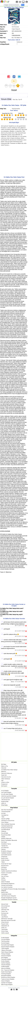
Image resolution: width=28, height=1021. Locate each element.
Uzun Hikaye (4, 822)
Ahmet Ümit (4, 904)
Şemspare (4, 786)
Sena (12, 681)
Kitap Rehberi (14, 807)
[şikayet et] (26, 625)
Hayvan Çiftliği (5, 818)
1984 (2, 817)
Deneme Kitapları (6, 955)
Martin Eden (4, 892)
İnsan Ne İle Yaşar (6, 863)
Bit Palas (3, 764)
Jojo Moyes (4, 917)
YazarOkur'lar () (7, 113)
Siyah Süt (4, 775)
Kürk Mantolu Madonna (7, 883)
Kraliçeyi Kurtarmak (6, 827)
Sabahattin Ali (5, 926)
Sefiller (3, 878)
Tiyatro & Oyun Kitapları (7, 979)
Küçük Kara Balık (6, 835)
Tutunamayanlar (5, 811)
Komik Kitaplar (5, 943)
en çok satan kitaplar (7, 794)
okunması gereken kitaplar (8, 796)
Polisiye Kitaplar (5, 954)
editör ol (3, 803)
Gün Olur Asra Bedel (7, 809)
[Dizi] (23, 2)
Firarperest (4, 784)
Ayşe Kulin (4, 908)
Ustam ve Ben (5, 782)
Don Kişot (4, 842)
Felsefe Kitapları (5, 964)
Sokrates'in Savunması (7, 820)
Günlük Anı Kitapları (6, 982)
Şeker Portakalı (5, 882)
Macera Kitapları (5, 968)
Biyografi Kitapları (6, 975)
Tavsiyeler (14, 788)
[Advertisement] (14, 59)
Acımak (3, 813)
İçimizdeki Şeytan (6, 854)
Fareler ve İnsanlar (6, 873)
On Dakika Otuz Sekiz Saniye (9, 769)
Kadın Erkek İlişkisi (6, 972)
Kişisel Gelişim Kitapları (7, 946)
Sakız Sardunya (5, 778)
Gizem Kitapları (5, 981)
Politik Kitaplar (5, 966)
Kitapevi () (7, 117)
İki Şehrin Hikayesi (6, 851)
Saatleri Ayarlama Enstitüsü (9, 871)
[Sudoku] (17, 2)
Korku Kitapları (5, 961)
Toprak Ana (4, 845)
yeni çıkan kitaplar (6, 792)
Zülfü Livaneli (5, 933)
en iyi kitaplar (5, 790)
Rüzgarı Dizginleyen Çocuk (8, 897)
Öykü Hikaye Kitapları (7, 952)
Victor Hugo (4, 931)
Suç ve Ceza (4, 876)
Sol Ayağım (4, 874)
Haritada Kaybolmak (7, 826)
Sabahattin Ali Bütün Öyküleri (9, 899)
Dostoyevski (4, 913)
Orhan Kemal (5, 922)
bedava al (19, 42)
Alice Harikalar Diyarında (8, 824)
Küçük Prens (5, 865)
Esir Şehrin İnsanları (6, 887)
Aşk (2, 780)
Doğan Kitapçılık (16, 29)
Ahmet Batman (5, 906)
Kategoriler (14, 935)
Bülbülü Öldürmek (6, 838)
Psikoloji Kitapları (6, 973)
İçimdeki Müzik (5, 829)
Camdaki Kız (4, 815)
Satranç (3, 849)
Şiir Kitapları (4, 957)
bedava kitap (4, 801)
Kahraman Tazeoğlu (7, 918)
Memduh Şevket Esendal (8, 920)
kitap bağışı (4, 805)
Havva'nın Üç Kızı (6, 777)
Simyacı (3, 880)
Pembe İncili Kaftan (6, 885)
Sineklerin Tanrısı (6, 844)
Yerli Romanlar (15, 27)
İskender (3, 768)
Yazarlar (14, 902)
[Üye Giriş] (27, 2)
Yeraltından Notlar (6, 894)
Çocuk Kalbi (4, 833)
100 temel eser (5, 799)
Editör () (20, 113)
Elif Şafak (14, 24)
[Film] (20, 2)
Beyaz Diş (4, 869)
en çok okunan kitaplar (7, 798)
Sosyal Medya (21, 117)
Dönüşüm (4, 867)
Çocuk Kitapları (5, 939)
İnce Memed (4, 847)
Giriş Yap (15, 99)
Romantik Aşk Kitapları (7, 945)
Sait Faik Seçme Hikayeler (8, 896)
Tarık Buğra (4, 929)
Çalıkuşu (3, 831)
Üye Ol (20, 99)
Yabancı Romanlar (6, 950)
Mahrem (3, 771)
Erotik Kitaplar (5, 937)
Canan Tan (4, 911)
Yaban (3, 862)
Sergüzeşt (4, 856)
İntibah (3, 836)
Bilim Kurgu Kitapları (7, 984)
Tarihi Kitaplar (5, 948)
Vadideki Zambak (6, 853)
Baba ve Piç (4, 766)
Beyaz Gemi (4, 858)
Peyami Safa (4, 924)
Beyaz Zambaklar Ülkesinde (9, 840)
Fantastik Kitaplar (6, 959)
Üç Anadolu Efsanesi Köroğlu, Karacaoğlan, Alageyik (13, 889)
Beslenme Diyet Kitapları (8, 977)
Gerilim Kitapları (5, 963)
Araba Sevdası (5, 860)
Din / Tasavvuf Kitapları (7, 970)
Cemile (19, 461)
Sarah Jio (4, 927)
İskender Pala (5, 909)
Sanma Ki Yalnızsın (6, 773)
